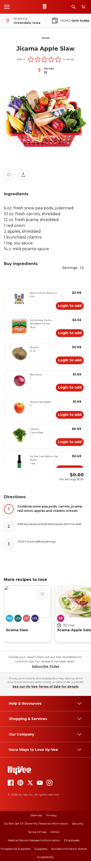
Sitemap (36, 815)
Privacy (51, 815)
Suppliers (40, 849)
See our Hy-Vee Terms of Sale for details (45, 686)
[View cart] (83, 7)
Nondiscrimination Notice (69, 849)
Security (77, 823)
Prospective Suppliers (16, 849)
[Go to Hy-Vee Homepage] (46, 7)
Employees (71, 840)
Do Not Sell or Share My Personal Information (36, 823)
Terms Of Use (37, 832)
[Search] (73, 7)
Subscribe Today (45, 666)
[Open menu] (7, 6)
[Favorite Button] (9, 175)
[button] (30, 59)
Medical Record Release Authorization (34, 840)
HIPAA (54, 832)
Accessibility (45, 857)
